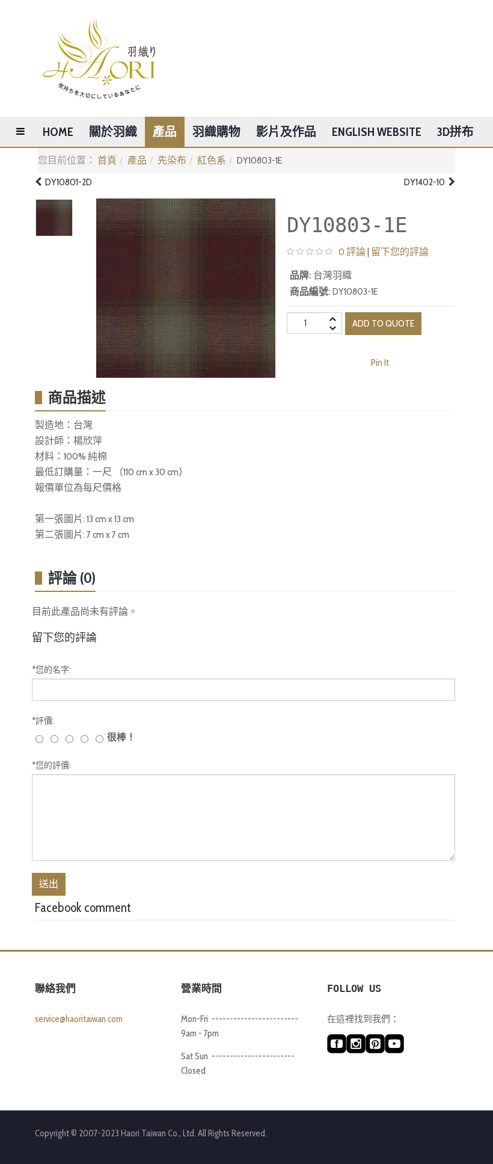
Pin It (380, 362)
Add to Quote (383, 323)
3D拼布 (455, 132)
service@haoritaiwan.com (79, 1019)
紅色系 (211, 160)
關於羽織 (113, 132)
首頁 (107, 160)
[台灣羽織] (99, 58)
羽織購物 (216, 132)
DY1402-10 (426, 182)
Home (58, 132)
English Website (376, 132)
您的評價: (51, 765)
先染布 (172, 160)
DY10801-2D (66, 182)
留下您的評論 (400, 251)
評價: (43, 720)
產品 (165, 132)
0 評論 (352, 251)
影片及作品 (286, 132)
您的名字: (51, 669)
